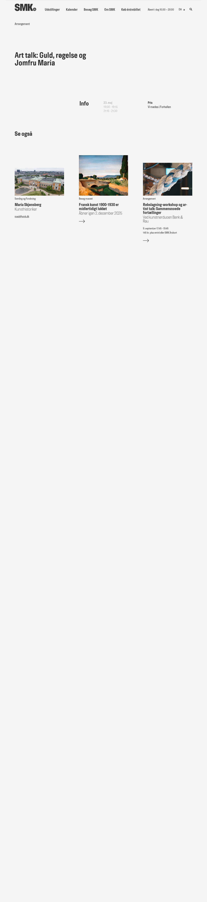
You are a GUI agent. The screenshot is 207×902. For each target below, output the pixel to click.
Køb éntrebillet (130, 9)
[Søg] (191, 9)
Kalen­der (72, 9)
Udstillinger (52, 9)
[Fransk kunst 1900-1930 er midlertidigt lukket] (103, 175)
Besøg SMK (91, 9)
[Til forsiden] (25, 5)
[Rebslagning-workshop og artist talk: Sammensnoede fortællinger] (167, 179)
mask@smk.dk (22, 217)
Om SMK (109, 9)
